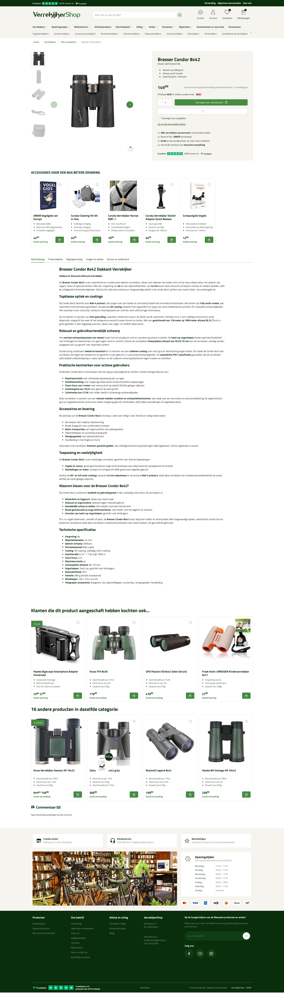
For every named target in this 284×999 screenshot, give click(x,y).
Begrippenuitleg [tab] (74, 259)
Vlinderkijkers (210, 33)
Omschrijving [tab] (38, 259)
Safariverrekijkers (131, 33)
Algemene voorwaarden (229, 3)
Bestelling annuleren (80, 957)
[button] (243, 15)
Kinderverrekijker (175, 33)
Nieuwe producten (41, 928)
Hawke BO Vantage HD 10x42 (219, 770)
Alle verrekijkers (68, 42)
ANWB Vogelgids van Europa (45, 217)
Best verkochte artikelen (44, 933)
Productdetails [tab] (55, 259)
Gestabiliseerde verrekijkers (235, 33)
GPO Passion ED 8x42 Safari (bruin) (166, 672)
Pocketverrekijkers (109, 33)
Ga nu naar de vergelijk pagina (171, 124)
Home (36, 42)
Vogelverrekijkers (41, 33)
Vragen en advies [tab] (94, 259)
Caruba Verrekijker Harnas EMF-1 (123, 217)
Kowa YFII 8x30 (99, 672)
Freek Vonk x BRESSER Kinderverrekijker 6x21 (225, 673)
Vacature (75, 942)
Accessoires (68, 408)
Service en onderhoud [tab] (118, 259)
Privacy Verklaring (197, 987)
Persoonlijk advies (117, 928)
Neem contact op (79, 952)
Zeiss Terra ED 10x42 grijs (105, 770)
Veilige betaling (78, 938)
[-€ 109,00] (57, 741)
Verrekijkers (50, 42)
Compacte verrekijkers (85, 33)
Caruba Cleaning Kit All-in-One (84, 217)
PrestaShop (145, 987)
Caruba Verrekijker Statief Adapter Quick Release (160, 217)
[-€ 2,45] (57, 642)
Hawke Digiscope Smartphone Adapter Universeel (55, 673)
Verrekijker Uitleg (117, 923)
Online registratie (179, 445)
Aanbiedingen (39, 923)
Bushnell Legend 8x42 (158, 770)
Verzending (210, 3)
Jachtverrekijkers (61, 33)
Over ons (247, 3)
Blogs (112, 933)
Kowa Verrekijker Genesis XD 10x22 (54, 770)
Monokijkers (193, 33)
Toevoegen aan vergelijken (173, 118)
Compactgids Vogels (194, 216)
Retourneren (77, 947)
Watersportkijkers (153, 33)
